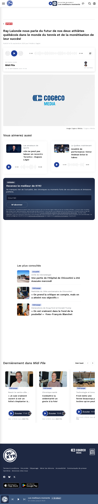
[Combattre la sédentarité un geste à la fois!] (53, 379)
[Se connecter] (94, 3)
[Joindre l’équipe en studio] (83, 3)
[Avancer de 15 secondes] (20, 53)
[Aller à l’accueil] (10, 5)
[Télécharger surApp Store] (11, 485)
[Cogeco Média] (78, 453)
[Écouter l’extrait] (14, 53)
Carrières (6, 471)
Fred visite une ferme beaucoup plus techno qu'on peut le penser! (87, 399)
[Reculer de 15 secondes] (7, 53)
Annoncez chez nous (20, 471)
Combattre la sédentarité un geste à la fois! (50, 399)
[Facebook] (4, 477)
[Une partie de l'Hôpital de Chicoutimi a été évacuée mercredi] (23, 276)
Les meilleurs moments (69, 4)
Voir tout (79, 363)
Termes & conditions (11, 468)
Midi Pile (10, 65)
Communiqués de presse (77, 468)
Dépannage (34, 468)
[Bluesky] (9, 477)
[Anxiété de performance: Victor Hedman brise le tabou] (61, 148)
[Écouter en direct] (50, 3)
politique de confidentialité (36, 216)
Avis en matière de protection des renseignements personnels (58, 212)
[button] (12, 499)
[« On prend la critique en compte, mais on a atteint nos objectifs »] (23, 293)
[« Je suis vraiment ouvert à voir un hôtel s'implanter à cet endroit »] (19, 379)
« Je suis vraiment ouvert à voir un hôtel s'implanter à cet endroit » (18, 399)
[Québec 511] (92, 454)
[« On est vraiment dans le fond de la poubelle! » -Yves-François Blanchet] (23, 309)
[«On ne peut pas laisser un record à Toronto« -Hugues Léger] (13, 148)
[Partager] (90, 53)
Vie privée (24, 468)
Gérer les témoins (47, 468)
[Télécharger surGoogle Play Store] (30, 485)
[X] (14, 477)
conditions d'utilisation (61, 216)
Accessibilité (61, 468)
